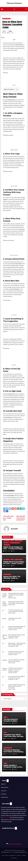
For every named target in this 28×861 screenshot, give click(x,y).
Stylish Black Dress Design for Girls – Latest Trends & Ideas (13, 563)
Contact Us (4, 790)
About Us (3, 784)
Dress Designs (6, 540)
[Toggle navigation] (14, 9)
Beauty (5, 732)
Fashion (5, 717)
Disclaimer (3, 794)
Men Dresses (6, 542)
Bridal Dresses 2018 (8, 747)
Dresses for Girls (6, 18)
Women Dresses (7, 544)
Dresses (12, 540)
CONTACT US (5, 817)
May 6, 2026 (7, 738)
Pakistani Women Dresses (15, 542)
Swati (10, 31)
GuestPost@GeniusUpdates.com (20, 852)
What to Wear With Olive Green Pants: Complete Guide (20, 518)
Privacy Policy (4, 797)
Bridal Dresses (4, 787)
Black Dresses (7, 559)
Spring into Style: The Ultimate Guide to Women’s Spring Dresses (13, 578)
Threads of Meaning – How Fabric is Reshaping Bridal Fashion (13, 751)
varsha (15, 723)
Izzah (13, 551)
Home (3, 855)
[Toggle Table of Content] (16, 89)
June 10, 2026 (8, 723)
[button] (26, 9)
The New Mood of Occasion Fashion (10, 720)
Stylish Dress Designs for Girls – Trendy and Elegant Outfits (13, 548)
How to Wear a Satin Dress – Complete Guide (8, 518)
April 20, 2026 (8, 753)
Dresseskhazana (4, 852)
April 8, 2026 (8, 769)
